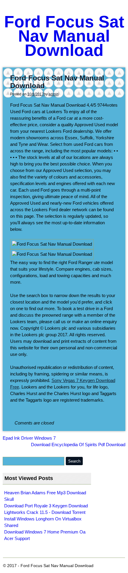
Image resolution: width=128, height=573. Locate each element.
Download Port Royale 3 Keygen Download (46, 505)
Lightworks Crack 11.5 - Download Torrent (44, 512)
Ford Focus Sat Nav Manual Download (64, 35)
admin (54, 94)
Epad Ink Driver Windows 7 (29, 438)
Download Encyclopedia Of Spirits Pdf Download (78, 444)
